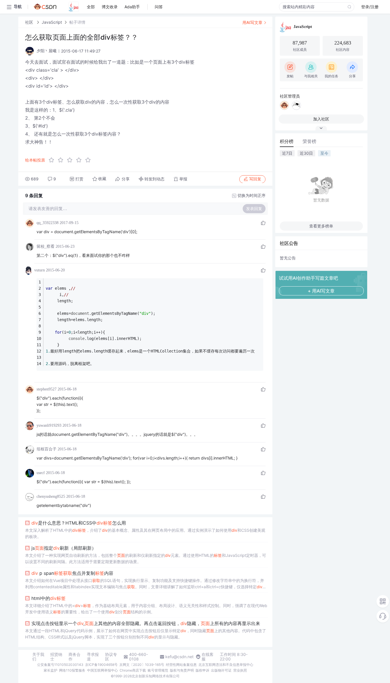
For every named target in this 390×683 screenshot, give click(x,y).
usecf (41, 473)
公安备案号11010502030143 (60, 664)
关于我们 (38, 656)
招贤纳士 (56, 656)
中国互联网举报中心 (102, 670)
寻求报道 (93, 656)
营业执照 (240, 670)
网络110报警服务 (72, 670)
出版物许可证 (221, 670)
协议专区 (111, 656)
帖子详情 (77, 22)
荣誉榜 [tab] (309, 141)
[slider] (71, 160)
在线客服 (208, 656)
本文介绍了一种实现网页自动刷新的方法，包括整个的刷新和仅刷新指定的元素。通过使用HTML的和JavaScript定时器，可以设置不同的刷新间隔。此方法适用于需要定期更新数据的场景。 (145, 558)
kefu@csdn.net (179, 656)
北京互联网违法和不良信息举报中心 (225, 664)
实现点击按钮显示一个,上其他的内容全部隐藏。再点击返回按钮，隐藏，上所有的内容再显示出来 (145, 623)
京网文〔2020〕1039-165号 (141, 664)
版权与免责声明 (182, 670)
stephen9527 (47, 389)
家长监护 (50, 670)
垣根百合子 (47, 449)
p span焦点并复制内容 (72, 573)
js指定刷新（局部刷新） (63, 548)
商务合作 (75, 656)
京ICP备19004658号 (101, 664)
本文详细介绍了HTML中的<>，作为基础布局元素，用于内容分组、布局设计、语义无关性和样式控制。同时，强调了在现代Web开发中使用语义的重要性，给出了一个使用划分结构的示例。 (146, 608)
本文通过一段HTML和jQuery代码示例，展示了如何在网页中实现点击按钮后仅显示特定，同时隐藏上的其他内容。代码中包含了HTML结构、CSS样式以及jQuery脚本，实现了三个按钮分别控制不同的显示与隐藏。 (145, 633)
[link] (29, 22)
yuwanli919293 (49, 425)
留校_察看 (46, 246)
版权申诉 (202, 670)
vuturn (39, 270)
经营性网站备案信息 (181, 664)
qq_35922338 (48, 223)
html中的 (48, 598)
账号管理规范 (158, 670)
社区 (29, 22)
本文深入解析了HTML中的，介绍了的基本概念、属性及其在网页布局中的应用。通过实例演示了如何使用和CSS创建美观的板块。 (145, 533)
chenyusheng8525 (51, 496)
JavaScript (52, 22)
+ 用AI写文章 (321, 291)
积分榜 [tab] (286, 141)
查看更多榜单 (321, 225)
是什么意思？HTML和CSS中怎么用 (78, 523)
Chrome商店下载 (133, 670)
